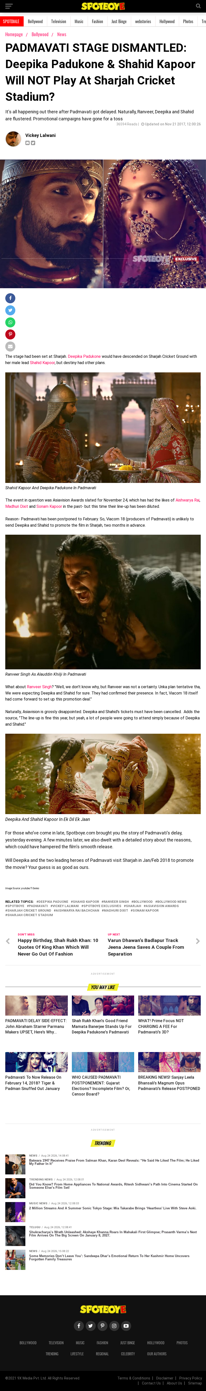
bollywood (143, 902)
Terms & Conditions (133, 1378)
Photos (188, 21)
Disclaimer (164, 1378)
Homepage (14, 34)
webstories (143, 21)
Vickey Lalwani (40, 135)
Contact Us (151, 1383)
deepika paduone (53, 902)
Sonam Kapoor (49, 506)
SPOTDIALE (11, 21)
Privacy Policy (190, 1378)
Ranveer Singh (39, 686)
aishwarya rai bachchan (77, 910)
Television (58, 21)
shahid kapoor (86, 902)
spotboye (15, 906)
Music (79, 21)
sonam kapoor (146, 910)
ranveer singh (116, 902)
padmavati (38, 906)
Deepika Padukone (85, 356)
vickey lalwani (66, 906)
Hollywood (167, 21)
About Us (174, 1383)
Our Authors (157, 1353)
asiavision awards (162, 906)
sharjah (133, 906)
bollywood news (172, 902)
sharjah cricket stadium (30, 915)
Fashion (97, 21)
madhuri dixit (116, 910)
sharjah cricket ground (29, 910)
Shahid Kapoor (42, 362)
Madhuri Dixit (16, 506)
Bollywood (35, 21)
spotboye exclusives (102, 906)
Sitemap (195, 1383)
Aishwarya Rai (187, 500)
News (61, 34)
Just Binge (119, 21)
